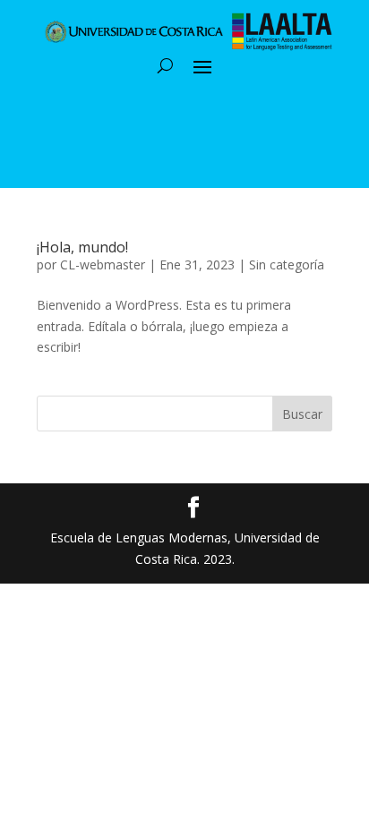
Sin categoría (286, 264)
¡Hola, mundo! (82, 247)
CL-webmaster (102, 264)
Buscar (302, 413)
